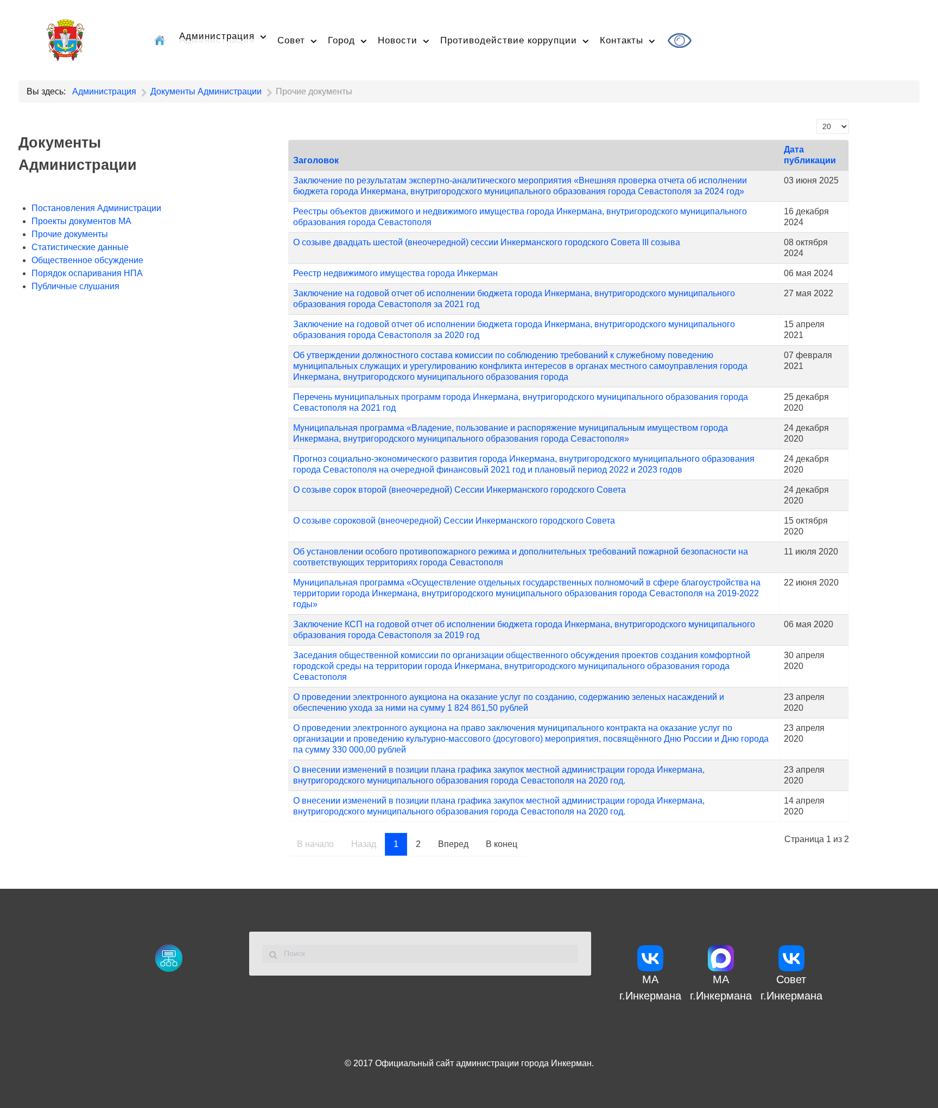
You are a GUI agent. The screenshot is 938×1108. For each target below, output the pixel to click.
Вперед (453, 844)
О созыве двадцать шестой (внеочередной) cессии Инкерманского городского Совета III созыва (486, 242)
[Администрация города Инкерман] (65, 38)
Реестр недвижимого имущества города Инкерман (395, 273)
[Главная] (161, 40)
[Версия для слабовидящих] (681, 40)
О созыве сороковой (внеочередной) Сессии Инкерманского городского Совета (454, 520)
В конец (501, 844)
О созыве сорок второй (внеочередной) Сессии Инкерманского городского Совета (459, 489)
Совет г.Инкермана (791, 987)
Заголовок (316, 160)
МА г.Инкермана (650, 987)
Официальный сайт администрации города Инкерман (483, 1063)
